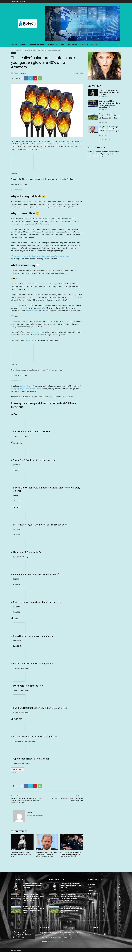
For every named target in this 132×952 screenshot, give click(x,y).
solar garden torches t (69, 144)
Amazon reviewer (32, 311)
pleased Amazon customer (26, 297)
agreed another (38, 332)
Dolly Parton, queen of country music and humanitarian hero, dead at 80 (21, 854)
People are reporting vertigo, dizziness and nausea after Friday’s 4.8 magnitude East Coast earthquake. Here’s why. (104, 154)
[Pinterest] (35, 78)
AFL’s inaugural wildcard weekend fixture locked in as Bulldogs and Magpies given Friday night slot (70, 854)
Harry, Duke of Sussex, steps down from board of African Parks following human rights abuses (46, 854)
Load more (103, 139)
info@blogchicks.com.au (56, 942)
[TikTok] (100, 934)
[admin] (12, 73)
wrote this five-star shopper (48, 284)
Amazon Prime (24, 386)
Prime (67, 389)
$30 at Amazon (16, 190)
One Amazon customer (19, 321)
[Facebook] (26, 78)
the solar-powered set (29, 201)
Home (13, 50)
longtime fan (41, 308)
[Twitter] (30, 78)
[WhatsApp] (40, 78)
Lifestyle (18, 50)
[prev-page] (12, 861)
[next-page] (15, 861)
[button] (118, 44)
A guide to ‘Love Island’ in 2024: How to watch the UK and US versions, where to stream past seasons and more (28, 800)
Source (13, 772)
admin (17, 73)
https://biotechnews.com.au (35, 815)
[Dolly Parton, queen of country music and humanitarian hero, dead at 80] (22, 842)
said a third (30, 340)
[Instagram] (95, 934)
